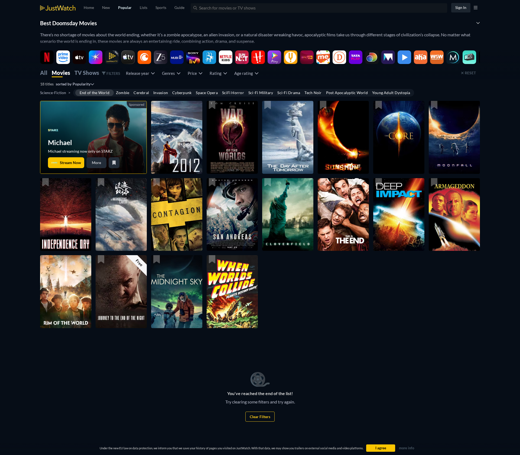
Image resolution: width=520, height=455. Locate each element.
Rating (216, 73)
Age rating (244, 73)
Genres (169, 73)
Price (193, 73)
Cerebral (141, 92)
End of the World (94, 92)
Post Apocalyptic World (347, 92)
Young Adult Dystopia (391, 92)
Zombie (122, 92)
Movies (61, 72)
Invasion (160, 92)
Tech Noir (312, 92)
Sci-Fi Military (260, 92)
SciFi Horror (233, 92)
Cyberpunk (181, 92)
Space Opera (207, 92)
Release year (138, 73)
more (96, 162)
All (43, 72)
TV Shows (86, 72)
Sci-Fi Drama (288, 92)
